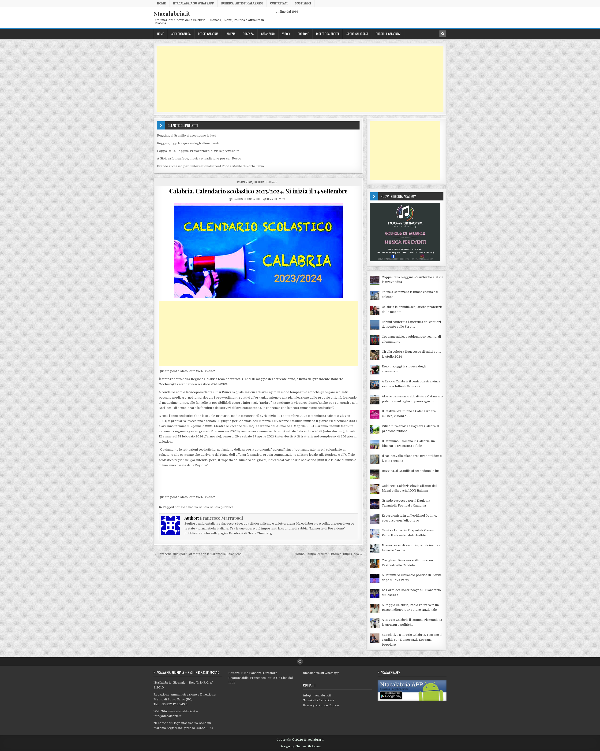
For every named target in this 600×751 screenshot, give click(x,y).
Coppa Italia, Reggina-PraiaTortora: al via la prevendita (198, 151)
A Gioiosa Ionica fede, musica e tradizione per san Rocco (199, 158)
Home (161, 3)
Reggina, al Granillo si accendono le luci (186, 135)
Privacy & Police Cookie (321, 705)
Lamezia (230, 33)
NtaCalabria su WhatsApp (193, 3)
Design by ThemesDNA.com (300, 746)
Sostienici (303, 3)
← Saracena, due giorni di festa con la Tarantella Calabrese (198, 554)
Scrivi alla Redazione (318, 700)
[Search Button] (300, 662)
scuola (204, 507)
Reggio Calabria (208, 33)
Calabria (246, 182)
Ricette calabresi (327, 33)
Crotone (303, 33)
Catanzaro (268, 33)
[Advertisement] (297, 79)
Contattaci (279, 3)
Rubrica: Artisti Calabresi (242, 3)
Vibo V (286, 33)
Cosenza (248, 33)
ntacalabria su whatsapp (321, 673)
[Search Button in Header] (442, 33)
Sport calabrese (357, 33)
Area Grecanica (181, 33)
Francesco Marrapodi (246, 199)
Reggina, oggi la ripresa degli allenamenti (188, 143)
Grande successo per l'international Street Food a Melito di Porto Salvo (210, 166)
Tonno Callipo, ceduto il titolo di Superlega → (329, 554)
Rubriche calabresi (388, 33)
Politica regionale (265, 182)
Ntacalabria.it (172, 13)
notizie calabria (186, 507)
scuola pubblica (221, 507)
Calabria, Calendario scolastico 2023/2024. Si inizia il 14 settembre (258, 191)
